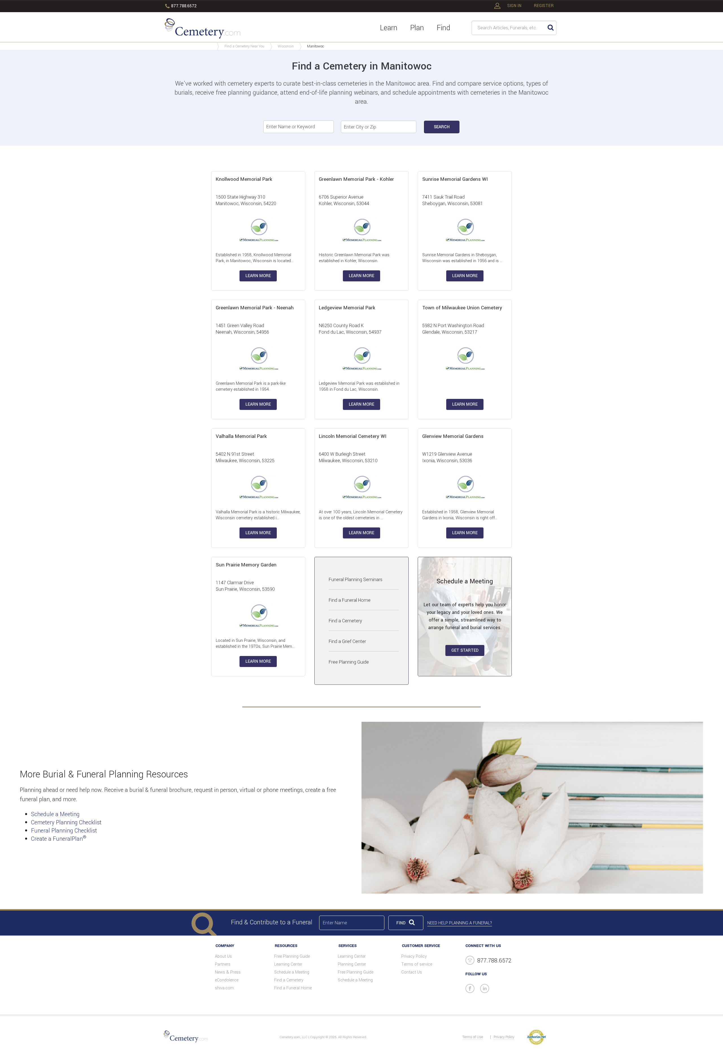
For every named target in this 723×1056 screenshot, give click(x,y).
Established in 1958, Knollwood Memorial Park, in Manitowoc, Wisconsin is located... (254, 258)
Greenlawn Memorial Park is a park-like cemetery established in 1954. (251, 386)
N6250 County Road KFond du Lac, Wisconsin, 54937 (350, 328)
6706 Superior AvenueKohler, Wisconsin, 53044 (344, 200)
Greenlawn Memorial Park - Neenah (255, 307)
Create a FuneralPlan (58, 839)
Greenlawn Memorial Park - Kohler (356, 179)
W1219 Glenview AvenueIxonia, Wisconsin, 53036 (447, 457)
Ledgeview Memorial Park (347, 307)
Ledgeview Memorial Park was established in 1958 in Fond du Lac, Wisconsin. (359, 386)
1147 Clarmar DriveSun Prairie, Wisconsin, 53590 (245, 585)
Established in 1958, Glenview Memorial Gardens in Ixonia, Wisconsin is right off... (459, 515)
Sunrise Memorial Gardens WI (455, 179)
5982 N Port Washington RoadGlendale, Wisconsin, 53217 (453, 328)
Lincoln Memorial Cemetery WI (352, 436)
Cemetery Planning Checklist (66, 822)
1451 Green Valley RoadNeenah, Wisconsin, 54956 (242, 328)
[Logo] (202, 29)
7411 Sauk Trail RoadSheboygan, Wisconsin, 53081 (452, 200)
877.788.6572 (184, 6)
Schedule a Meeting (55, 814)
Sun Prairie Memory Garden (246, 564)
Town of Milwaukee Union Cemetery (462, 307)
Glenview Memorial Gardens (453, 436)
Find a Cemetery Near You (244, 46)
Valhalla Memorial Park (241, 436)
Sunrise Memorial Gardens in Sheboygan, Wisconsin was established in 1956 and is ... (462, 258)
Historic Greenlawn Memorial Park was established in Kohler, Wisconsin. (354, 258)
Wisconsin (286, 46)
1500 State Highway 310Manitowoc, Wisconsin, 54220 (246, 200)
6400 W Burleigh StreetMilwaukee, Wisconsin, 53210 (348, 457)
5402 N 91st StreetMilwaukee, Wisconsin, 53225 (245, 457)
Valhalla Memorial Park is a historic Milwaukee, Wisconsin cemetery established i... (258, 515)
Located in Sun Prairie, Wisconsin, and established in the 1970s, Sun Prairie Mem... (255, 643)
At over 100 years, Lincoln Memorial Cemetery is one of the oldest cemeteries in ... (360, 515)
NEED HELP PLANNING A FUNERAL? (459, 923)
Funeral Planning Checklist (64, 831)
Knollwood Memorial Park (244, 179)
